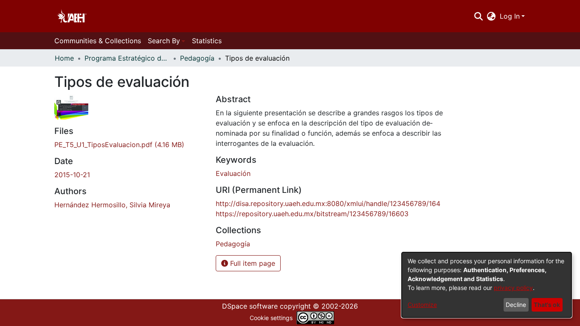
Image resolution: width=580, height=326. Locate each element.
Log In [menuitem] (510, 16)
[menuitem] (491, 16)
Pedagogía (197, 58)
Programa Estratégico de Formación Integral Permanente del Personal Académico (126, 58)
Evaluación (233, 173)
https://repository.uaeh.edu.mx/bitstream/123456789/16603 (312, 213)
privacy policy (513, 287)
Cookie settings (271, 317)
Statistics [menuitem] (207, 40)
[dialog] (487, 285)
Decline (516, 304)
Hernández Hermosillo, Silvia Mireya (112, 205)
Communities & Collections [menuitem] (97, 40)
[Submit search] (478, 16)
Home (64, 58)
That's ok (547, 304)
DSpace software (250, 306)
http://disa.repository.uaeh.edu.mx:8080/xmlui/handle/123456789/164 (328, 203)
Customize (422, 304)
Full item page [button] (251, 263)
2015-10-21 (72, 174)
